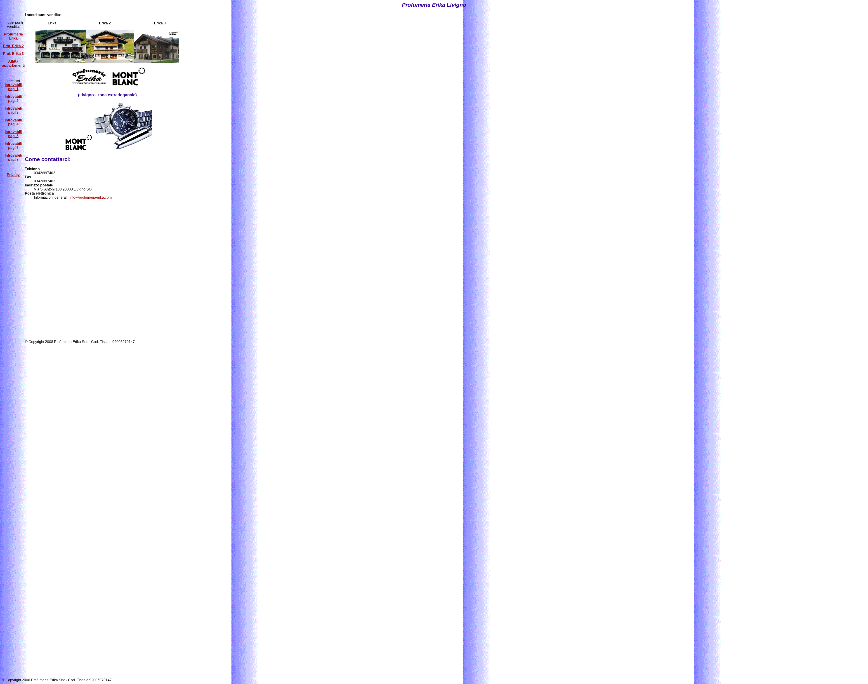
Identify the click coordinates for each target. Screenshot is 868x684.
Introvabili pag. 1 (13, 87)
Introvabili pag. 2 (13, 99)
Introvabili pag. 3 (13, 110)
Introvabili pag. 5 (13, 134)
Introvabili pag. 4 (13, 122)
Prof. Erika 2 (13, 46)
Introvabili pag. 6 (13, 146)
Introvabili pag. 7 (13, 157)
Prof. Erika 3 (13, 54)
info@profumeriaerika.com (90, 197)
